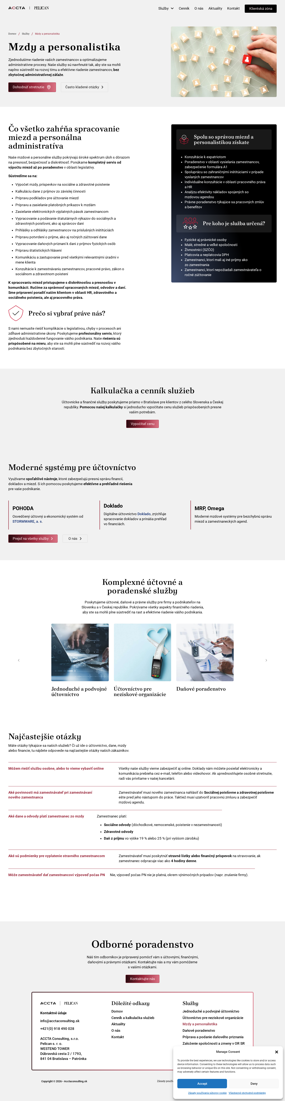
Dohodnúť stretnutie (28, 87)
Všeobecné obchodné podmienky (247, 1093)
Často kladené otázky (82, 87)
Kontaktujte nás (142, 979)
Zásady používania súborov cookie (207, 1093)
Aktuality (215, 8)
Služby (163, 8)
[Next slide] (266, 660)
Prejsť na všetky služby (31, 538)
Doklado (144, 514)
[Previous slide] (18, 660)
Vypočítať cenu (142, 424)
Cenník (184, 8)
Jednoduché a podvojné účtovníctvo (79, 691)
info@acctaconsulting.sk (59, 1021)
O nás (198, 8)
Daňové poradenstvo (201, 688)
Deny (254, 1084)
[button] (277, 1052)
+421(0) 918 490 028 (57, 1029)
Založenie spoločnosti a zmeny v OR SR (214, 1043)
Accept (202, 1084)
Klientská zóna (260, 8)
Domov (12, 33)
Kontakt (233, 8)
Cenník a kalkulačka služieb (132, 1018)
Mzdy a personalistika (200, 1024)
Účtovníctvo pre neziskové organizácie (140, 691)
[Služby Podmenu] (172, 8)
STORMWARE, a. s (27, 521)
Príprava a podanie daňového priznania (213, 1037)
